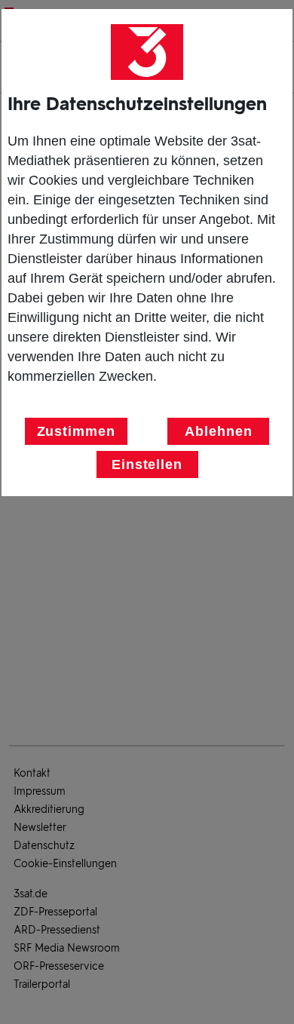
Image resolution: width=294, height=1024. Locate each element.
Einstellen (147, 464)
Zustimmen (76, 431)
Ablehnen (218, 431)
